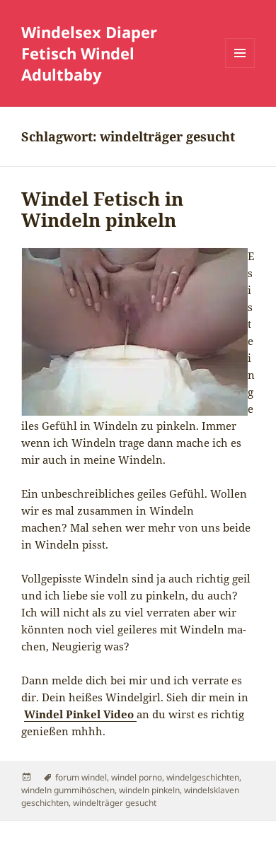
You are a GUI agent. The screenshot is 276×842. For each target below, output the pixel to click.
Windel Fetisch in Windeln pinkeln (102, 209)
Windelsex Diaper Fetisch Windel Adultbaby (89, 53)
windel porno (136, 777)
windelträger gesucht (114, 803)
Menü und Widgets (240, 67)
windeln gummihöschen (68, 790)
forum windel (81, 777)
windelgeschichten (202, 777)
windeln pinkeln (149, 790)
